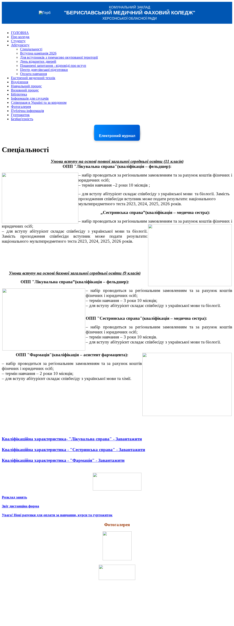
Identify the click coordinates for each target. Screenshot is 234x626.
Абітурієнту (20, 45)
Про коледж (20, 37)
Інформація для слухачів (30, 98)
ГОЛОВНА (20, 33)
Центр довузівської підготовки (44, 70)
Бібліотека (19, 94)
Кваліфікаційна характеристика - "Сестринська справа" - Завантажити (73, 449)
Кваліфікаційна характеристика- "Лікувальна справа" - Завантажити (72, 438)
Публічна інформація (27, 111)
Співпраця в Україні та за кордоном (38, 102)
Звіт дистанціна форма (20, 506)
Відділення (19, 82)
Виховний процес (25, 90)
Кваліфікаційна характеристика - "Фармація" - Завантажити (63, 460)
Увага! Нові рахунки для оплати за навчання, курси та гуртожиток (57, 515)
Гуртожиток (20, 115)
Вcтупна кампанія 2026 (38, 53)
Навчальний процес (26, 86)
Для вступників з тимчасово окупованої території (59, 57)
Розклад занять (14, 497)
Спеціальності (31, 49)
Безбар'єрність (22, 119)
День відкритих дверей (38, 61)
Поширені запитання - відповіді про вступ (53, 66)
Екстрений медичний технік (33, 78)
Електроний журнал (117, 136)
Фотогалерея (21, 107)
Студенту (18, 41)
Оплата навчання (33, 74)
